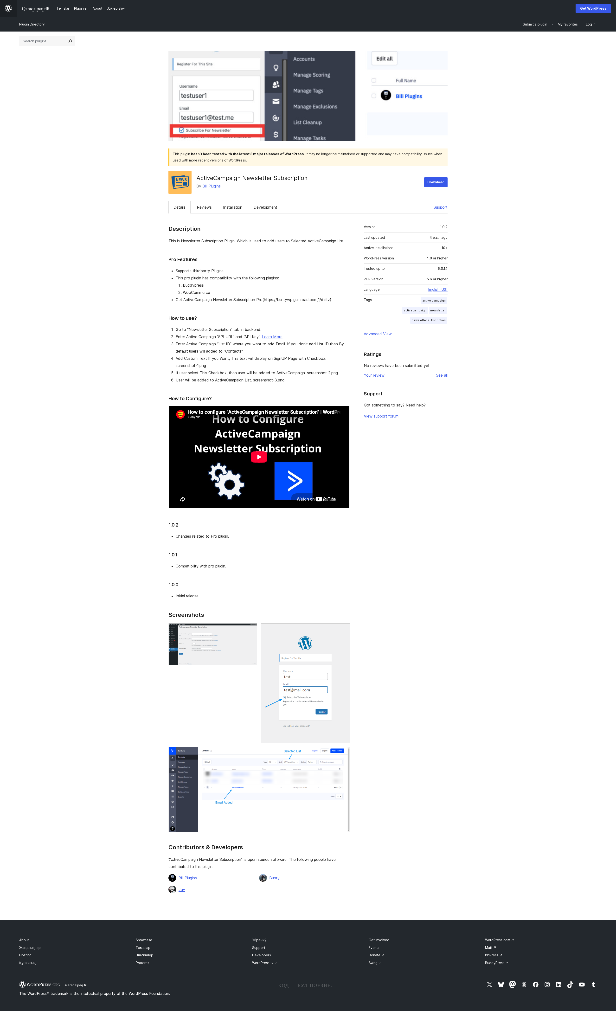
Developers (261, 955)
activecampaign (415, 310)
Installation (232, 207)
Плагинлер (144, 955)
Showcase (144, 940)
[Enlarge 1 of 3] (250, 629)
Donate (377, 955)
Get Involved (379, 940)
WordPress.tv (265, 963)
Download (435, 182)
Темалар (143, 948)
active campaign (434, 300)
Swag (375, 963)
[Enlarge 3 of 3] (343, 753)
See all (442, 375)
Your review (374, 375)
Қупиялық (27, 963)
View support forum (381, 416)
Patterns (142, 963)
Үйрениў (259, 940)
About (24, 940)
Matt (490, 948)
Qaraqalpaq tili (76, 985)
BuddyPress (496, 963)
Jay (182, 889)
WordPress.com (499, 940)
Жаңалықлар (30, 948)
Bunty (274, 878)
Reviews (204, 207)
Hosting (25, 955)
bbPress (493, 955)
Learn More (272, 336)
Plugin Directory (32, 24)
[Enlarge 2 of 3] (343, 629)
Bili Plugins (211, 186)
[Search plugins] (70, 41)
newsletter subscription (429, 320)
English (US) (438, 289)
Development (265, 207)
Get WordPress (593, 8)
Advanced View (378, 333)
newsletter (438, 310)
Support (441, 207)
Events (374, 948)
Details (179, 207)
